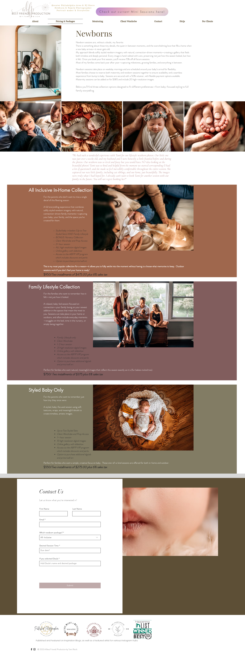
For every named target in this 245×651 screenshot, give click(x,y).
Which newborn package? (51, 533)
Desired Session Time (49, 546)
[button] (30, 126)
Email (41, 520)
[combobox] (70, 537)
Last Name (77, 509)
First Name (44, 509)
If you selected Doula (48, 559)
